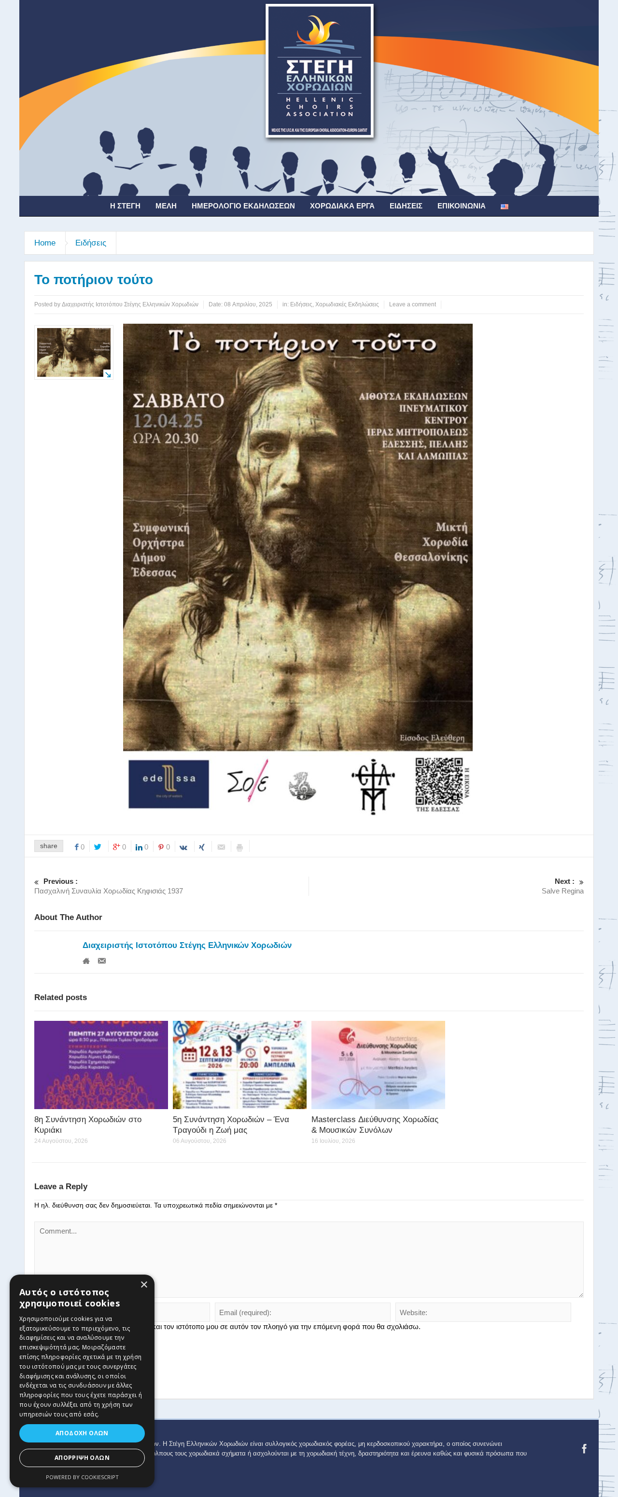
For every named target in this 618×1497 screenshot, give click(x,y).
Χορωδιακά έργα (342, 206)
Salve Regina (563, 886)
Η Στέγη (125, 206)
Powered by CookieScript (82, 1477)
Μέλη (166, 206)
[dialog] (82, 1381)
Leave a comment (412, 304)
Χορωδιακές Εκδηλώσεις (347, 304)
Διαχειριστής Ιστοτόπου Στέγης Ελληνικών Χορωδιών (187, 945)
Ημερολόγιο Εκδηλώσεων (243, 206)
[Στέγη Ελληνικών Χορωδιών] (309, 97)
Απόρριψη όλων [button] (82, 1458)
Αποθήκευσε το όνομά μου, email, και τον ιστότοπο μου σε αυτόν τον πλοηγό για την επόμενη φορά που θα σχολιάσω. (231, 1326)
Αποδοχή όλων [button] (82, 1433)
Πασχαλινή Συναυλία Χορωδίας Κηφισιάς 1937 (108, 886)
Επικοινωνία (461, 206)
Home (45, 242)
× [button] (143, 1285)
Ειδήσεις (406, 206)
